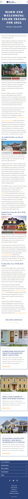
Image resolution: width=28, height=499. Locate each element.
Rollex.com (14, 485)
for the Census (20, 117)
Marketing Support (14, 493)
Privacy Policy (14, 491)
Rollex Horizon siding (7, 120)
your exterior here (20, 313)
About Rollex (14, 487)
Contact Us (14, 489)
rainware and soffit (6, 255)
